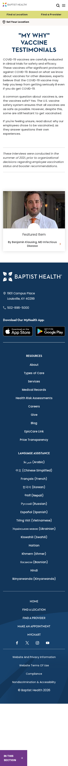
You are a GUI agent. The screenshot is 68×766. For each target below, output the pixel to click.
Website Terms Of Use (34, 665)
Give (34, 415)
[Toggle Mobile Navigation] (63, 5)
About (34, 365)
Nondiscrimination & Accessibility (34, 682)
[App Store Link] (18, 331)
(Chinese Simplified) (34, 470)
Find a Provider (51, 14)
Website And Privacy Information (34, 657)
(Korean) (34, 487)
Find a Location (17, 14)
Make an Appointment (34, 626)
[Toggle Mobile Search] (58, 5)
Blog (34, 423)
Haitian (34, 545)
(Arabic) (34, 462)
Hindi (34, 570)
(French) (34, 479)
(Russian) (34, 504)
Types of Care (34, 373)
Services (34, 381)
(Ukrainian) (34, 529)
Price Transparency (34, 440)
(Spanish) (34, 512)
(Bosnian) (34, 562)
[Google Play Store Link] (50, 331)
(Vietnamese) (34, 520)
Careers (34, 406)
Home (34, 601)
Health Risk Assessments (34, 398)
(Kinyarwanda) (34, 579)
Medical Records (34, 390)
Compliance (34, 674)
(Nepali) (34, 495)
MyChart (34, 634)
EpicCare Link (34, 431)
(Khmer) (34, 554)
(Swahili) (34, 537)
